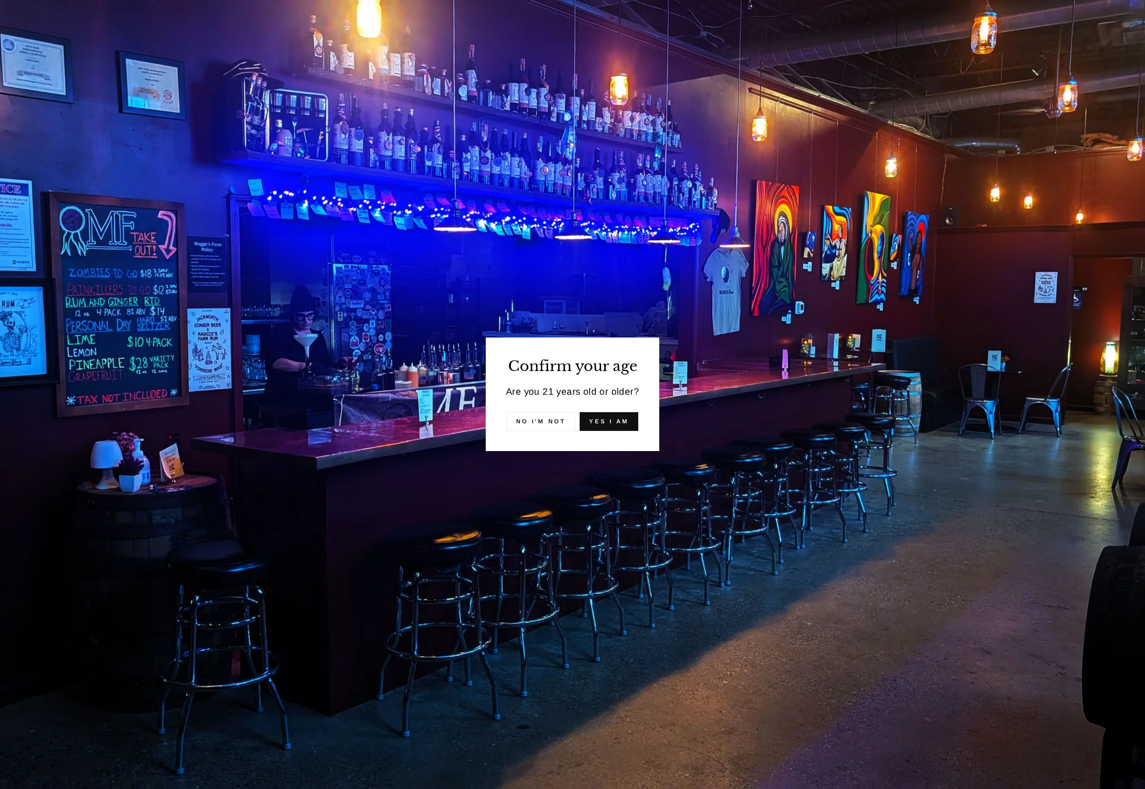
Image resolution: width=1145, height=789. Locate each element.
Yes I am (609, 421)
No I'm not (541, 421)
